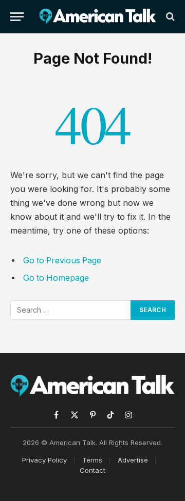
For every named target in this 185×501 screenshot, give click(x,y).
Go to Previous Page (62, 260)
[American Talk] (97, 16)
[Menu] (17, 16)
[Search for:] (71, 310)
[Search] (169, 16)
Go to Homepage (56, 278)
